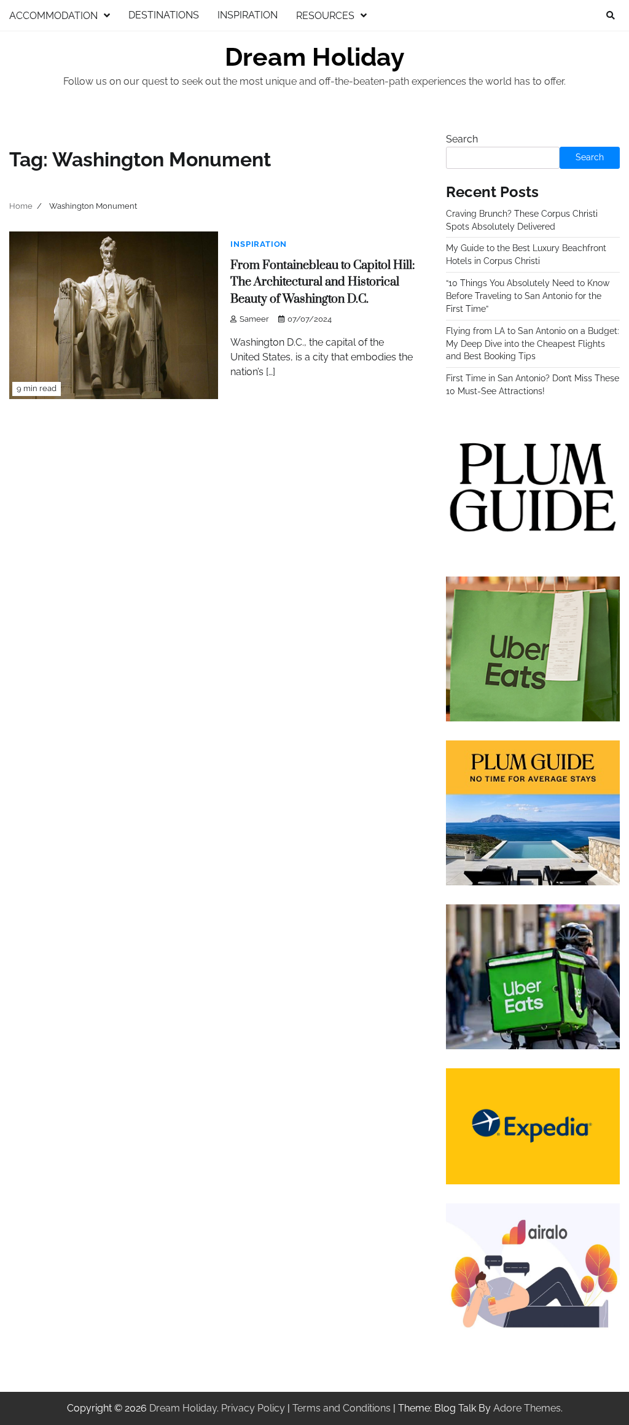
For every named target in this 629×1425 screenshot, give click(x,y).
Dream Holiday (315, 57)
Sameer (254, 319)
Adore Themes (527, 1408)
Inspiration (247, 15)
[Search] (610, 15)
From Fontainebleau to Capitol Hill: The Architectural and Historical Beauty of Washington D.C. (322, 282)
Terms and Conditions (341, 1408)
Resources (325, 15)
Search (462, 139)
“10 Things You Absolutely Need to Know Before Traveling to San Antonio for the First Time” (527, 296)
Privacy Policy (253, 1408)
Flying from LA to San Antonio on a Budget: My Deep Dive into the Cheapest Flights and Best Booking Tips (532, 344)
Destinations (163, 15)
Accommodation (53, 15)
